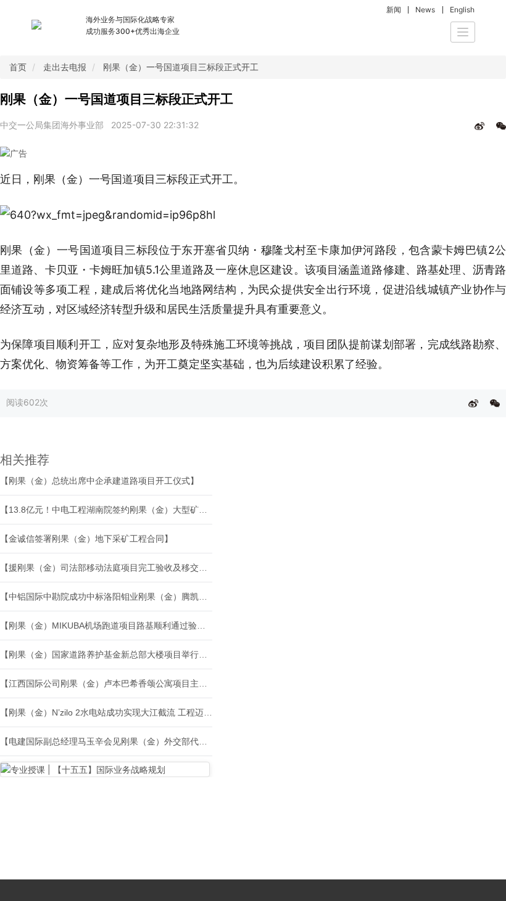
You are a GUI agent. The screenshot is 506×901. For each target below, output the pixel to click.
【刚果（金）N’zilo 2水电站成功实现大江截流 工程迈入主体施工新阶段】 (140, 712)
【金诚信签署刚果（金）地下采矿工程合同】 (86, 539)
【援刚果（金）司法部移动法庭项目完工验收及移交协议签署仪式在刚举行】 (147, 568)
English (462, 9)
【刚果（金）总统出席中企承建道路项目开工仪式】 (99, 481)
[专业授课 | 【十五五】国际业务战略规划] (105, 769)
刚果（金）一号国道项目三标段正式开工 (181, 67)
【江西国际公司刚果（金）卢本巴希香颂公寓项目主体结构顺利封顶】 (134, 683)
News (425, 9)
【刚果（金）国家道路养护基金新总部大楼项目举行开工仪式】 (121, 654)
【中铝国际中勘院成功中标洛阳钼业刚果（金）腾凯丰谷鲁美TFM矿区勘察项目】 (156, 596)
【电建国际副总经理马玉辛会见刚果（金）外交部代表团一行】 (121, 741)
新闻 (393, 9)
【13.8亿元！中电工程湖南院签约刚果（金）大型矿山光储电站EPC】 (134, 510)
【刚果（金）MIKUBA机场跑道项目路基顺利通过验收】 (107, 625)
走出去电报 (64, 67)
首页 (18, 67)
